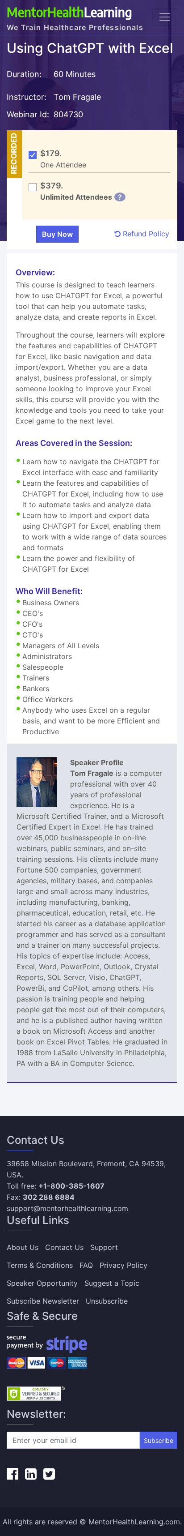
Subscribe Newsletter (43, 1300)
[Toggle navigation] (164, 17)
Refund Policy (145, 233)
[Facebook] (12, 1474)
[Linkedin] (31, 1474)
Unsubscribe (107, 1300)
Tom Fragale (78, 97)
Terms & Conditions (40, 1265)
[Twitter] (49, 1474)
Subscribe (158, 1440)
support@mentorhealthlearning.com (67, 1208)
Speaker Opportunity (42, 1283)
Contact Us (64, 1247)
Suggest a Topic (111, 1283)
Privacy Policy (123, 1265)
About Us (22, 1247)
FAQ (86, 1265)
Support (104, 1247)
